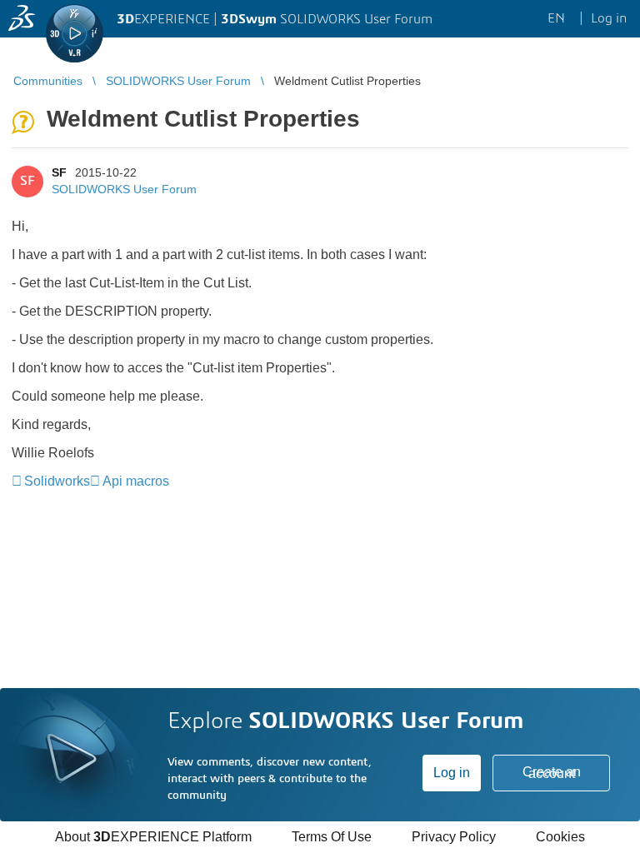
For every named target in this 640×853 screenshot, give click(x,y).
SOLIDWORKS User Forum (124, 189)
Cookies (560, 837)
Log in (451, 773)
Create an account (551, 773)
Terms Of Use (332, 837)
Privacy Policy (454, 837)
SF (59, 172)
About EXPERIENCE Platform (153, 837)
